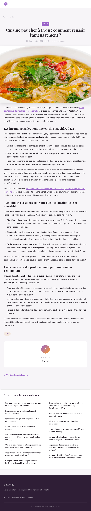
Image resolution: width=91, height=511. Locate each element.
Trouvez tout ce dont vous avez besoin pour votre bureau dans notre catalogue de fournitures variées (66, 405)
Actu (12, 17)
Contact (31, 497)
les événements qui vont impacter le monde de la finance (23, 420)
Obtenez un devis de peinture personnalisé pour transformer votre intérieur (23, 446)
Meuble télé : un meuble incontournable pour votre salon (65, 414)
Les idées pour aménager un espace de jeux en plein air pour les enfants (23, 404)
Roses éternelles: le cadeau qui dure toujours (20, 427)
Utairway (9, 484)
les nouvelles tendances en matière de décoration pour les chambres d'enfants (65, 438)
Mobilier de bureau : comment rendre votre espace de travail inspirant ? (23, 454)
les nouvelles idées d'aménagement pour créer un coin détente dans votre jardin (65, 456)
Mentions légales (18, 497)
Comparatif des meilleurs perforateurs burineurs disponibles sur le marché (21, 461)
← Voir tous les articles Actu (16, 375)
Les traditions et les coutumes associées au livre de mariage (66, 430)
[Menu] (84, 4)
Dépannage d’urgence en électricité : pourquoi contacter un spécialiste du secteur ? (64, 447)
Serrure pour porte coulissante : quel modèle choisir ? (20, 412)
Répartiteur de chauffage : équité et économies (63, 422)
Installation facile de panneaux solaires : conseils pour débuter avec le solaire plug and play (22, 437)
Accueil (5, 17)
